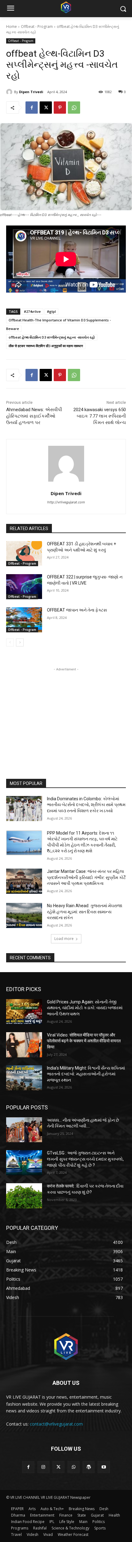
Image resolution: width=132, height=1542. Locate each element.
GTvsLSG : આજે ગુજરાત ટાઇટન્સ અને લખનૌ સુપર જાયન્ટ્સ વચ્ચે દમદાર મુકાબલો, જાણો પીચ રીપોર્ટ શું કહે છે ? (85, 1158)
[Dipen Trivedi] (10, 92)
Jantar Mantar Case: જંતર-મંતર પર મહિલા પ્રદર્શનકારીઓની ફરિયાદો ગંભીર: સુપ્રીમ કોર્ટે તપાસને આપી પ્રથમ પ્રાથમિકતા (86, 877)
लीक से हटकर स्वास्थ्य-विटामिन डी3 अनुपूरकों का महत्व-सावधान (46, 345)
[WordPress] (89, 1467)
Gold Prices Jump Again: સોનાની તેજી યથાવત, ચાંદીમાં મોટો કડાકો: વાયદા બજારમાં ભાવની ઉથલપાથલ (84, 1007)
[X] (46, 107)
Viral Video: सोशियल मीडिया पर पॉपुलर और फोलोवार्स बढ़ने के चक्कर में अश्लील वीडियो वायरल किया (84, 1040)
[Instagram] (43, 1467)
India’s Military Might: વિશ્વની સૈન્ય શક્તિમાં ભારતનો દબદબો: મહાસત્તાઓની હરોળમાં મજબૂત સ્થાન (86, 1074)
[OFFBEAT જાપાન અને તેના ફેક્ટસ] (24, 619)
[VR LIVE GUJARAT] (66, 7)
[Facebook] (31, 107)
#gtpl (51, 311)
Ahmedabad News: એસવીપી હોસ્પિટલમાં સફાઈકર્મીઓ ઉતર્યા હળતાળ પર (34, 416)
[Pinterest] (60, 107)
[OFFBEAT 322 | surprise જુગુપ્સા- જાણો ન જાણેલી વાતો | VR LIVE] (24, 586)
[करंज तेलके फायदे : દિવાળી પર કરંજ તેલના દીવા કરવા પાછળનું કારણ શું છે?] (24, 1195)
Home (11, 26)
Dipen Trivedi (31, 91)
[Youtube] (104, 1467)
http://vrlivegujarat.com (66, 502)
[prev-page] (10, 642)
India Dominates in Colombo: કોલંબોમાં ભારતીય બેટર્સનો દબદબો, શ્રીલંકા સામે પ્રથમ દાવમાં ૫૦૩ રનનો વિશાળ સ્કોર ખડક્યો (86, 804)
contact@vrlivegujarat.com (56, 1424)
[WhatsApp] (74, 107)
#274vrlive (32, 311)
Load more (64, 938)
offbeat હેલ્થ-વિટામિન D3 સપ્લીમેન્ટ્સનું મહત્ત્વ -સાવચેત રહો (52, 337)
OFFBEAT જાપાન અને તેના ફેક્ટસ (77, 610)
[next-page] (20, 642)
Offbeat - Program (37, 26)
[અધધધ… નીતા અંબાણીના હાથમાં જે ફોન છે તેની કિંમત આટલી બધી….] (24, 1129)
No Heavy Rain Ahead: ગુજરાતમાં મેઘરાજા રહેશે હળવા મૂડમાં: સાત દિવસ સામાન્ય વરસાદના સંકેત (84, 911)
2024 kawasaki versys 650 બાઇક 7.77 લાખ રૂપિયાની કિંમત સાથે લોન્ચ (99, 416)
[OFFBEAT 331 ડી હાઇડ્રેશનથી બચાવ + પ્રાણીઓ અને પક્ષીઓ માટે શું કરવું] (24, 553)
